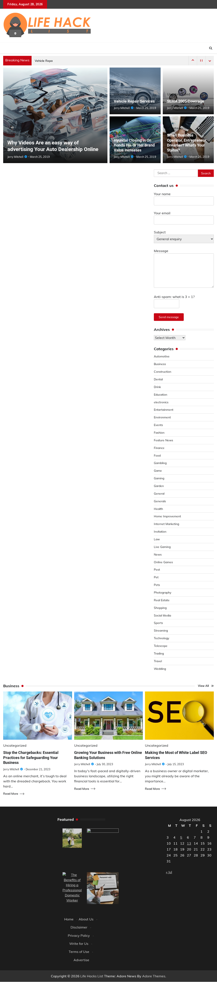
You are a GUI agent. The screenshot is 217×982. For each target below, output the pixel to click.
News (158, 554)
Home (69, 919)
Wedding (160, 668)
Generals (160, 501)
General (159, 493)
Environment (162, 417)
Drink (157, 387)
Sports (158, 623)
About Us (86, 919)
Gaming (159, 478)
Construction (162, 371)
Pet (156, 577)
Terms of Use (79, 952)
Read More (10, 793)
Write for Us (78, 943)
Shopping (160, 608)
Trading (159, 653)
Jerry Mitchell (15, 156)
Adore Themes (153, 976)
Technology (161, 638)
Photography (162, 592)
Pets (157, 585)
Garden (159, 486)
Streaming (161, 630)
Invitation (160, 531)
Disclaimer (79, 927)
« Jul (169, 872)
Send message (169, 317)
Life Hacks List (91, 976)
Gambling (160, 463)
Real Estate (162, 600)
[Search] (210, 48)
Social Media (162, 615)
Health (158, 509)
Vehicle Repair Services (51, 60)
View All (203, 685)
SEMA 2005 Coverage (185, 101)
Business (160, 364)
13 (189, 843)
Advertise (81, 960)
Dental (158, 379)
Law (157, 539)
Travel (158, 661)
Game (158, 470)
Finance (159, 448)
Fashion (159, 432)
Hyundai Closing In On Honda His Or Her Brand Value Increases (134, 145)
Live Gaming (162, 547)
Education (160, 394)
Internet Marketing (166, 524)
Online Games (163, 562)
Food (157, 455)
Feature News (163, 440)
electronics (161, 402)
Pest (157, 569)
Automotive (162, 356)
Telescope (160, 646)
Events (158, 425)
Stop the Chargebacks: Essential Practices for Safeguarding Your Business (30, 757)
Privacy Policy (79, 935)
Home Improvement (167, 516)
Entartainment (163, 409)
